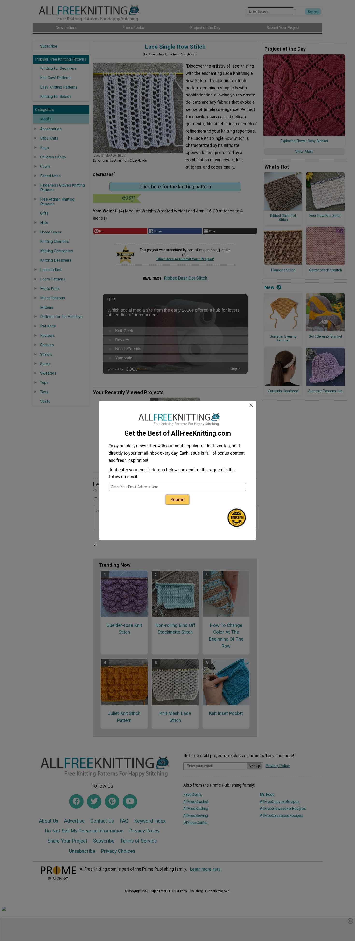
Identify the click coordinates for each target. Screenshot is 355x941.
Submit (177, 499)
